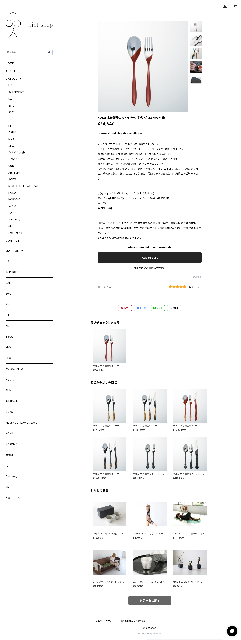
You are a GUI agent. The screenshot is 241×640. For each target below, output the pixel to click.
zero (11, 105)
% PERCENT (16, 92)
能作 (11, 112)
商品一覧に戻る (149, 600)
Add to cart (150, 257)
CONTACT (13, 240)
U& (10, 85)
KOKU (12, 192)
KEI (10, 125)
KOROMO (14, 199)
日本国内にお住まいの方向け (149, 268)
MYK (11, 139)
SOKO (12, 179)
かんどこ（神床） (17, 152)
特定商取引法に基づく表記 (133, 621)
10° (10, 212)
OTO (11, 118)
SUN (11, 165)
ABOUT (11, 70)
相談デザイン (15, 232)
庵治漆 (12, 206)
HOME (10, 63)
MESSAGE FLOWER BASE (24, 185)
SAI (10, 98)
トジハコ (13, 159)
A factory (14, 219)
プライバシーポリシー (103, 621)
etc (10, 226)
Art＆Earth (14, 172)
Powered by (145, 633)
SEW (11, 145)
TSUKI (12, 132)
